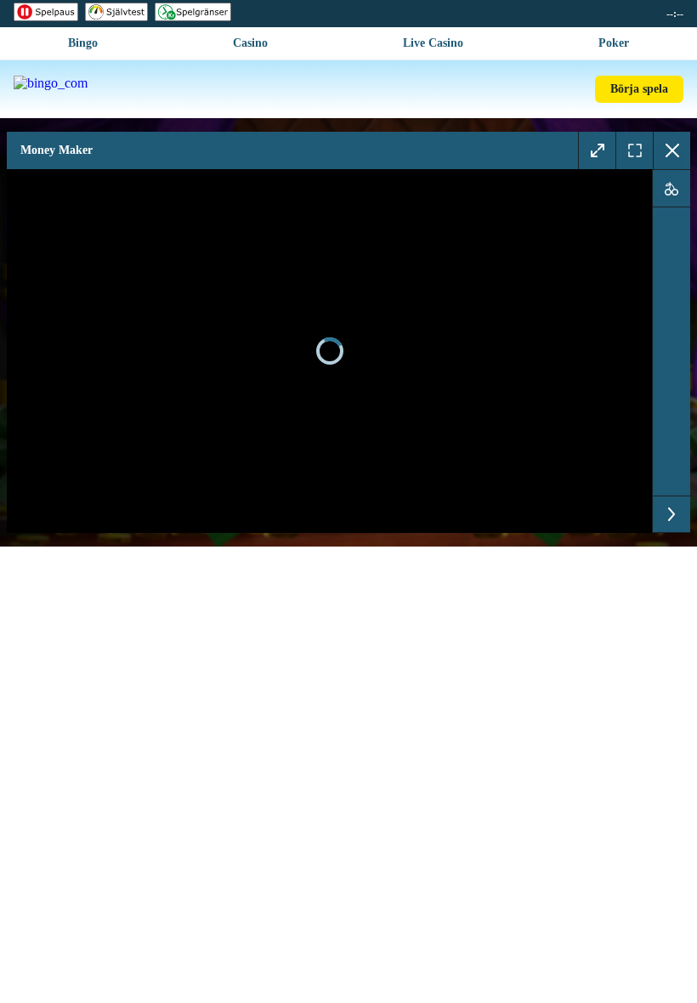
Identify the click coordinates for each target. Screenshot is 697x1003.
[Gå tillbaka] (671, 150)
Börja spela (639, 88)
